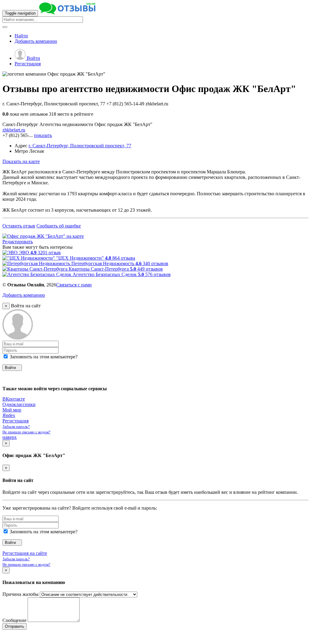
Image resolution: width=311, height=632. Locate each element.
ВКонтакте (13, 398)
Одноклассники (19, 404)
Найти (21, 35)
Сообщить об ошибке (58, 225)
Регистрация (28, 63)
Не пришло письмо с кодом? (26, 432)
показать (43, 135)
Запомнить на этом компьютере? (43, 356)
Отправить (14, 626)
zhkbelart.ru (13, 129)
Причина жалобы (20, 594)
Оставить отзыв (18, 225)
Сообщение (14, 620)
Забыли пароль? (16, 426)
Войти (33, 58)
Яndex (8, 415)
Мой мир (11, 409)
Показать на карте (21, 161)
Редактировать (17, 241)
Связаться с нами (74, 284)
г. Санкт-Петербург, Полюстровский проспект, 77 (80, 145)
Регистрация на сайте (24, 553)
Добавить (36, 41)
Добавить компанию (23, 295)
